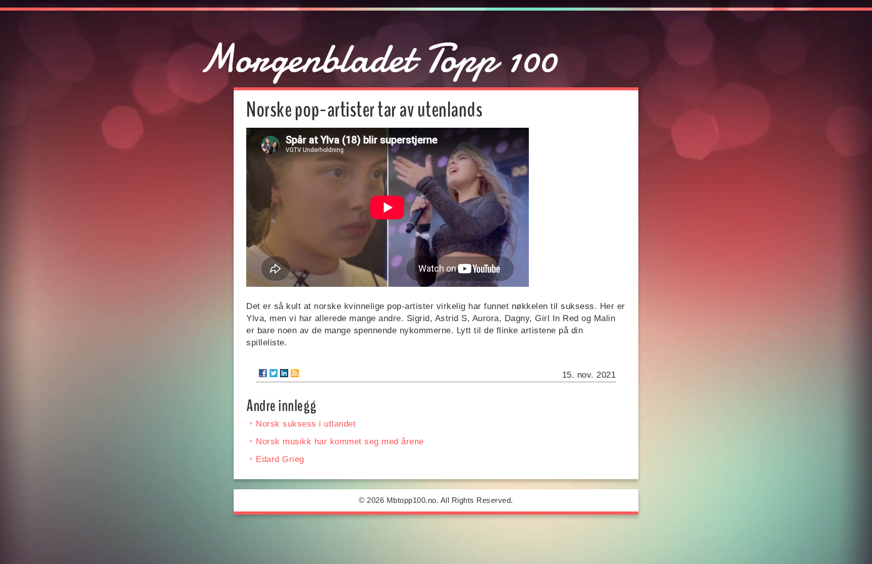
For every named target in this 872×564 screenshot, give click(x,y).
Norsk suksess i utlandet (306, 424)
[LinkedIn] (284, 373)
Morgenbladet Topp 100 (378, 58)
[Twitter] (273, 373)
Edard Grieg (280, 459)
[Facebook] (263, 373)
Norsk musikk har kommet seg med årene (340, 441)
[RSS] (295, 373)
